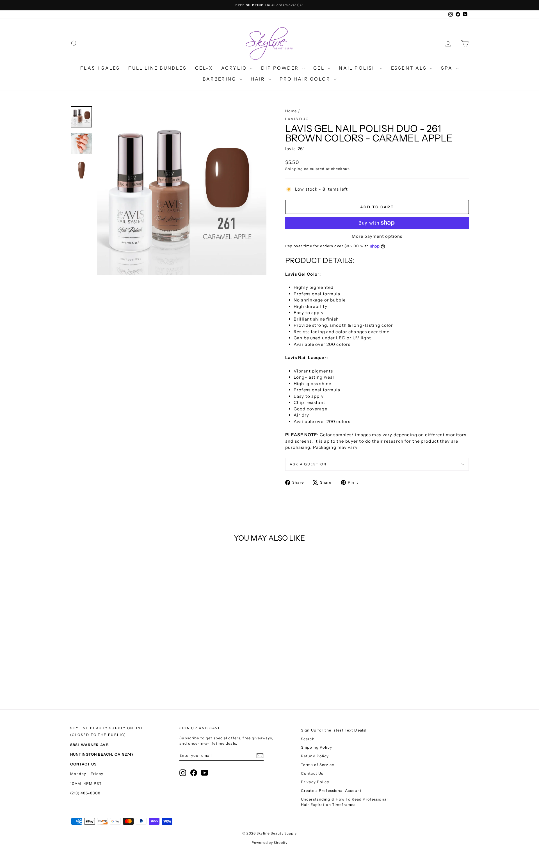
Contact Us (312, 773)
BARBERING (220, 79)
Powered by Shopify (269, 842)
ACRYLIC (235, 68)
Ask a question (308, 464)
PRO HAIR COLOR (306, 79)
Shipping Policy (316, 747)
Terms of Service (317, 764)
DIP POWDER (280, 68)
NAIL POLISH (358, 68)
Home (291, 111)
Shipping (294, 169)
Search (308, 739)
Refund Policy (315, 756)
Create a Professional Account (331, 790)
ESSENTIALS (409, 68)
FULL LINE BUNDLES (157, 68)
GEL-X (204, 68)
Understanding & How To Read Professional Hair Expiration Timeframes (344, 802)
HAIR (259, 79)
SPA (448, 68)
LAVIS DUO (297, 119)
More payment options (377, 236)
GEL (319, 68)
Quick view (117, 645)
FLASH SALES (100, 68)
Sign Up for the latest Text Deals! (334, 730)
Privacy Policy (315, 782)
